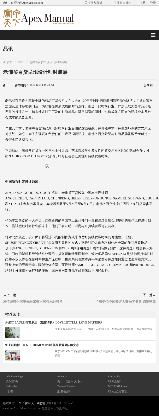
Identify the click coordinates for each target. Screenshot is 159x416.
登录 (153, 2)
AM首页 (14, 379)
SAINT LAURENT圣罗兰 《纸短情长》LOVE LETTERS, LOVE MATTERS (53, 322)
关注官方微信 (122, 2)
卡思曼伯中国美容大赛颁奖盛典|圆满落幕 (125, 301)
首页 (10, 62)
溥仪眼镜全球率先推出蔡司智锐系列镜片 (33, 301)
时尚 (21, 62)
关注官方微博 (93, 2)
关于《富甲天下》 (70, 379)
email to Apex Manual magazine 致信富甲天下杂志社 (35, 408)
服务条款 (66, 389)
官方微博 (151, 403)
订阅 (11, 389)
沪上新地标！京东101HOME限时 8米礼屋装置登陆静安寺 (42, 345)
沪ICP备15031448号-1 (59, 403)
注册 (142, 2)
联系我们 (114, 379)
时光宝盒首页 (118, 389)
